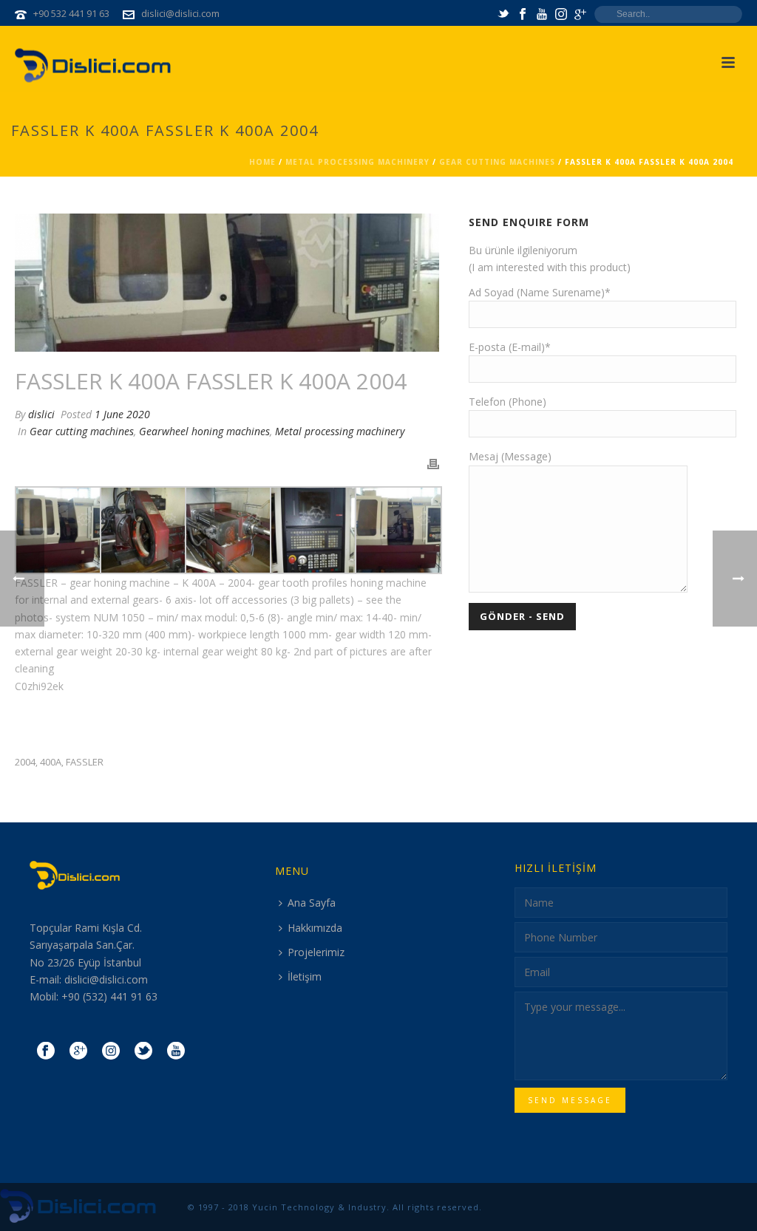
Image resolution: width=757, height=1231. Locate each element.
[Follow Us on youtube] (176, 1051)
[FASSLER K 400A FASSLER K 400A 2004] (227, 283)
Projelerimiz (316, 952)
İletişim (305, 976)
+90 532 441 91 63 (71, 13)
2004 (25, 762)
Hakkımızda (315, 928)
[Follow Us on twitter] (143, 1051)
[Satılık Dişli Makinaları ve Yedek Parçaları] (79, 1206)
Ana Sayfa (312, 903)
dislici (41, 414)
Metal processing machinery (357, 162)
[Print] (433, 462)
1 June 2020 (122, 414)
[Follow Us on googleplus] (78, 1051)
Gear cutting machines (497, 162)
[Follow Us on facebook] (46, 1051)
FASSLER (84, 762)
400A (50, 762)
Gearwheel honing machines (204, 431)
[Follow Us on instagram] (111, 1051)
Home (262, 162)
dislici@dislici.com (180, 13)
